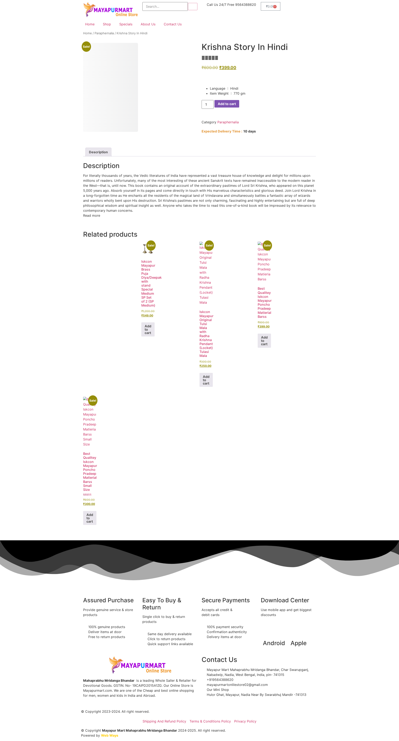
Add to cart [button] (148, 329)
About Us (148, 24)
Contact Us (173, 24)
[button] (91, 215)
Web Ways (109, 735)
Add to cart (227, 104)
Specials (125, 24)
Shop (107, 24)
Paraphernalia (104, 33)
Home (90, 24)
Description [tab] (98, 152)
